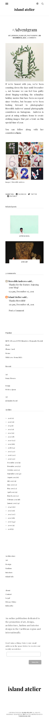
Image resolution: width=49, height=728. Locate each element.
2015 (9, 459)
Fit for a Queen (10, 389)
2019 (10, 444)
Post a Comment (16, 310)
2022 (10, 433)
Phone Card (10, 349)
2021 (9, 437)
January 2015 (11, 503)
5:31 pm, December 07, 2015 (21, 291)
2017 (9, 451)
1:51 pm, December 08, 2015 (21, 304)
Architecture (10, 556)
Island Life (22, 36)
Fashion (8, 568)
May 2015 (10, 488)
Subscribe (9, 606)
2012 (9, 514)
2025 (9, 422)
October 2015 (12, 470)
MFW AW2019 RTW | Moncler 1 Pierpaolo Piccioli (24, 341)
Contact (8, 594)
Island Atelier (15, 297)
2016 (10, 455)
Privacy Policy (10, 602)
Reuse (7, 353)
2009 (10, 525)
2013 (9, 511)
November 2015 (12, 466)
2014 (10, 507)
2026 (10, 418)
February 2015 (12, 500)
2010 (10, 522)
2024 (10, 426)
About (7, 590)
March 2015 (11, 496)
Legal (7, 598)
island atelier (24, 9)
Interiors (8, 572)
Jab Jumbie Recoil (11, 401)
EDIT (24, 714)
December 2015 (12, 463)
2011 (9, 518)
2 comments (31, 38)
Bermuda (15, 36)
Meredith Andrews (14, 108)
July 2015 (10, 481)
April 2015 (11, 492)
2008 (10, 529)
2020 (10, 440)
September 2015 (13, 474)
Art (9, 36)
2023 (9, 429)
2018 (9, 448)
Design (7, 386)
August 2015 (11, 477)
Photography (32, 36)
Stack (7, 345)
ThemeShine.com (24, 716)
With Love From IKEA (13, 357)
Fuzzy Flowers (10, 378)
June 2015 (10, 485)
